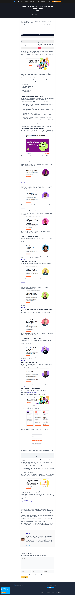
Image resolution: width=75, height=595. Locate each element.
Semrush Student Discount (27, 503)
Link (39, 47)
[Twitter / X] (27, 545)
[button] (3, 592)
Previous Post (23, 549)
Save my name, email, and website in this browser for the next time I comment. (36, 574)
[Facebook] (26, 545)
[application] (28, 1)
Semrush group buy (28, 454)
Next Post (53, 549)
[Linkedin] (29, 545)
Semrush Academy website (32, 392)
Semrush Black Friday (26, 500)
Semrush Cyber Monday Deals (27, 501)
